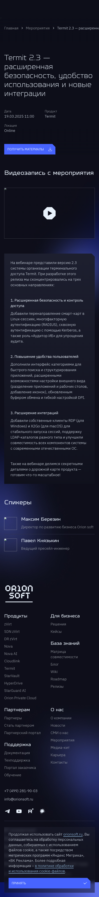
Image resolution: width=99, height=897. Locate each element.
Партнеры (13, 718)
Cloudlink (12, 661)
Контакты (59, 762)
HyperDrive (13, 683)
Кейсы (56, 631)
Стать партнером (19, 725)
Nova (8, 646)
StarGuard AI (15, 690)
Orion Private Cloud (20, 697)
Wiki (54, 671)
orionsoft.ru (73, 834)
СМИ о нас (59, 732)
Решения (58, 624)
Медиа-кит (60, 747)
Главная (11, 28)
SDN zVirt (12, 631)
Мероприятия (38, 28)
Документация (17, 752)
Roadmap (59, 679)
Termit (9, 668)
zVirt (8, 624)
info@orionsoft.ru (18, 799)
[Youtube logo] (19, 811)
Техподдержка (17, 760)
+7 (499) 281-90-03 (21, 790)
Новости (58, 725)
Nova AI (10, 653)
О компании (61, 718)
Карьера (58, 754)
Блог (55, 664)
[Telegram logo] (7, 811)
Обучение (12, 775)
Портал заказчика (20, 767)
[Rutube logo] (30, 811)
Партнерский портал (22, 732)
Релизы (57, 686)
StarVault (11, 675)
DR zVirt (10, 638)
